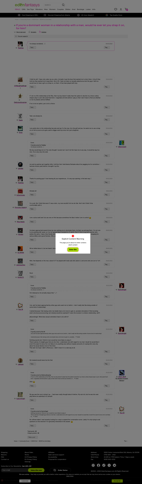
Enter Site (73, 249)
